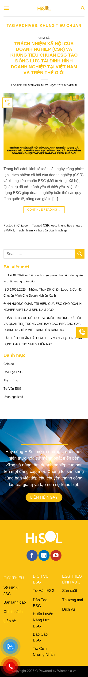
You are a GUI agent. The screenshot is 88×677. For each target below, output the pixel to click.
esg (53, 225)
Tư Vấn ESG (12, 388)
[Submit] (79, 253)
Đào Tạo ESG (13, 372)
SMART (9, 230)
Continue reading (44, 209)
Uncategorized (13, 397)
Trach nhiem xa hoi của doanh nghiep (41, 230)
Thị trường (11, 380)
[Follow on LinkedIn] (44, 555)
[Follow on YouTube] (55, 555)
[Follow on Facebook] (32, 555)
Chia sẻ (44, 37)
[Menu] (6, 8)
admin (72, 85)
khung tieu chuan (69, 225)
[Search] (82, 8)
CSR (46, 225)
